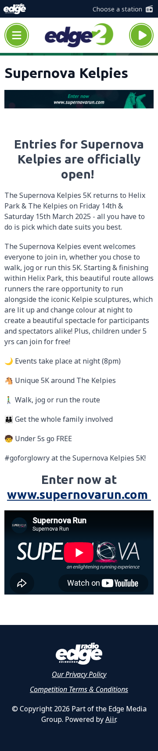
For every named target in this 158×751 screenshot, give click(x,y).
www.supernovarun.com (79, 494)
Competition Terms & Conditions (79, 689)
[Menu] (16, 35)
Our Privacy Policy (79, 674)
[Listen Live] (141, 35)
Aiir (110, 719)
